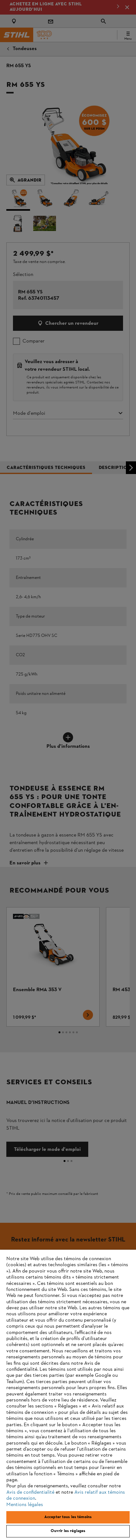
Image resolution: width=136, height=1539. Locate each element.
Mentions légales (24, 1504)
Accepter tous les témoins (68, 1517)
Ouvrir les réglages (68, 1531)
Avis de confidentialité (30, 1492)
